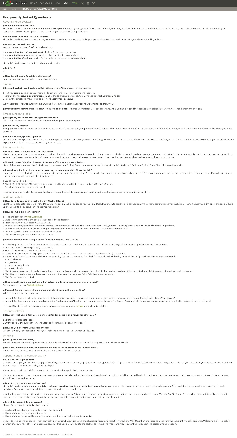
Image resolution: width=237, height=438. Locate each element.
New (57, 3)
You (74, 3)
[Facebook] (88, 3)
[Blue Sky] (93, 3)
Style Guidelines (34, 217)
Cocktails (46, 3)
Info (65, 3)
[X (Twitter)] (82, 3)
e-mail (80, 306)
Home (33, 3)
